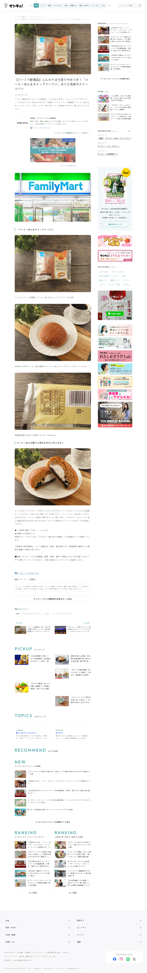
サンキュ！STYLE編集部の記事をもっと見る (53, 598)
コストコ (127, 280)
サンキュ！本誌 (114, 284)
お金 (66, 5)
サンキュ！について (10, 956)
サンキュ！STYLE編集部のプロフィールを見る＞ (72, 133)
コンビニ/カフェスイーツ (35, 17)
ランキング (58, 5)
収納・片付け (84, 5)
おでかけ (127, 284)
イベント (102, 284)
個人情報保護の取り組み (22, 960)
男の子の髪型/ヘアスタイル (109, 276)
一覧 (128, 131)
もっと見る (33, 892)
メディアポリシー (38, 952)
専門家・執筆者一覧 (26, 956)
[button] (30, 5)
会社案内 (7, 960)
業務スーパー (115, 280)
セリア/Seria (103, 272)
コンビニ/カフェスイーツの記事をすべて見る (52, 822)
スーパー (80, 934)
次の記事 (87, 623)
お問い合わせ (8, 952)
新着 (49, 5)
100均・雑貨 (106, 5)
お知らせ (66, 952)
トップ (42, 5)
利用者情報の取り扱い (53, 952)
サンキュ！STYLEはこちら (41, 128)
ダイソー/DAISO (117, 272)
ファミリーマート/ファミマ (62, 614)
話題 (36, 5)
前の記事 (19, 623)
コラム (46, 614)
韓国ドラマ (103, 280)
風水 (123, 276)
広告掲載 (20, 952)
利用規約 (28, 952)
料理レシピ (10, 941)
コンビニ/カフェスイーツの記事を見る (115, 79)
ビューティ (95, 5)
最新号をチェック (115, 224)
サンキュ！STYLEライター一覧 (45, 956)
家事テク (73, 5)
